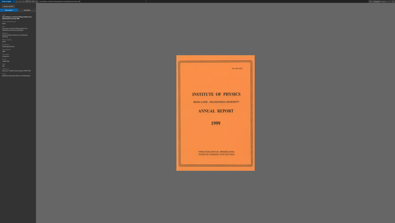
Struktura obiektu (8, 6)
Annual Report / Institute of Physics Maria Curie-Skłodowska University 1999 (17, 17)
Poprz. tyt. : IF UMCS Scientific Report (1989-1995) (16, 71)
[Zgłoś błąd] (36, 1)
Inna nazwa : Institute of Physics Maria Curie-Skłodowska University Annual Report (15, 29)
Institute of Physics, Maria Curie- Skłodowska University (15, 36)
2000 (3, 51)
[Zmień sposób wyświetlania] (26, 1)
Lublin (4, 41)
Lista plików (27, 10)
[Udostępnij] (20, 1)
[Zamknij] (393, 1)
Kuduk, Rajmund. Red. (8, 46)
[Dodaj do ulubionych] (23, 1)
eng (3, 66)
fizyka (4, 23)
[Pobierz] (16, 1)
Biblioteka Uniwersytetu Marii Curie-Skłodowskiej (16, 76)
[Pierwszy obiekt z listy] (370, 1)
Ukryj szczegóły (6, 1)
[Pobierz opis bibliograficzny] (29, 1)
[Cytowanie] (33, 1)
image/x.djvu (6, 61)
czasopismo (5, 56)
